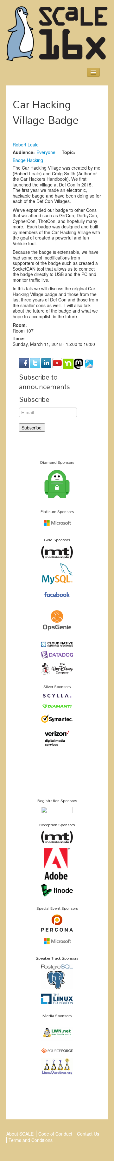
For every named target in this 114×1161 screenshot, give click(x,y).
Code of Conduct (55, 1134)
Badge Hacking (28, 160)
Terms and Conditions (31, 1140)
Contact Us (88, 1134)
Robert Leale (26, 144)
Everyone (45, 152)
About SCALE (20, 1134)
